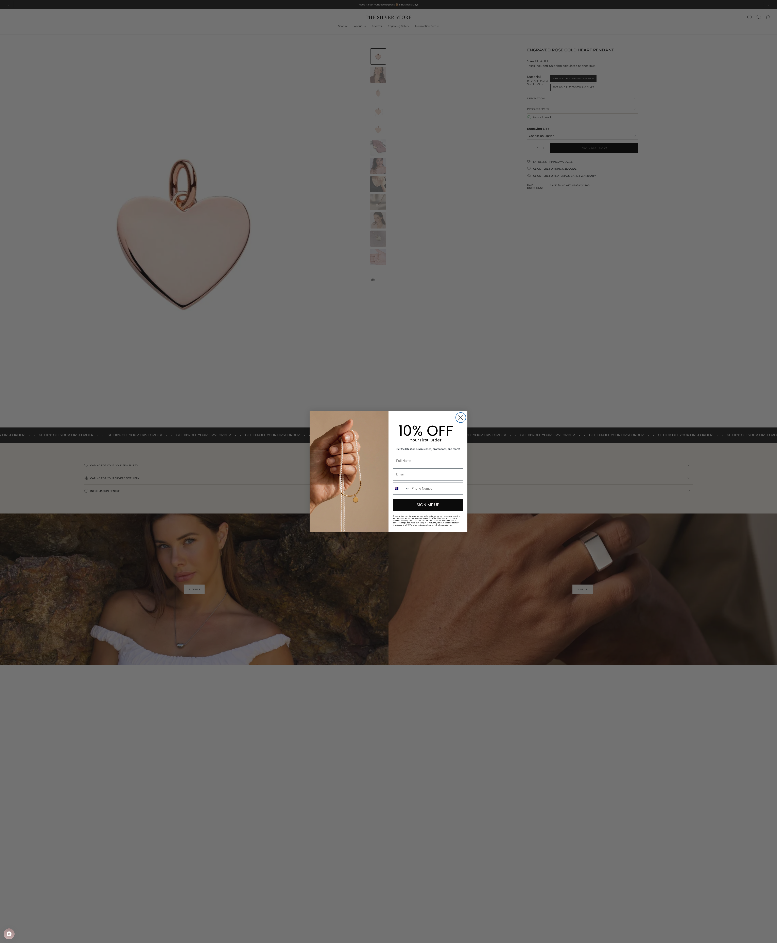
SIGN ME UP (428, 505)
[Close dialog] (461, 417)
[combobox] (401, 488)
